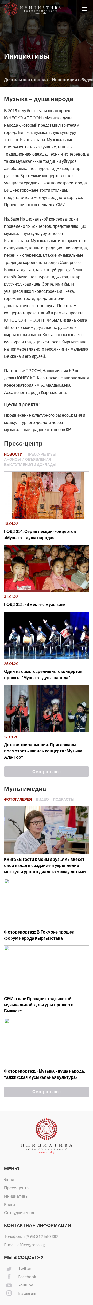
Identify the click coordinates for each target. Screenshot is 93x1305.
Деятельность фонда (26, 79)
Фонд (9, 1179)
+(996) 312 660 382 (40, 1236)
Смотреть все (46, 771)
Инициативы (16, 1196)
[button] (84, 9)
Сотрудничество (19, 1212)
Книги (9, 1204)
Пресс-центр (16, 1187)
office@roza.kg (31, 1244)
